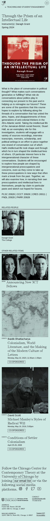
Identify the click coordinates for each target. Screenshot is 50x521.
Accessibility (41, 515)
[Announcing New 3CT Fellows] (25, 267)
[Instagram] (20, 489)
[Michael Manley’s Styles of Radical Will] (25, 390)
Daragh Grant (7, 238)
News (3, 281)
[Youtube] (39, 489)
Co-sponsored (16, 362)
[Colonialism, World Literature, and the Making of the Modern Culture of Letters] (25, 314)
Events (4, 338)
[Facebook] (26, 489)
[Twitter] (33, 489)
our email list (22, 480)
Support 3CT (41, 513)
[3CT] (4, 5)
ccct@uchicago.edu (38, 498)
